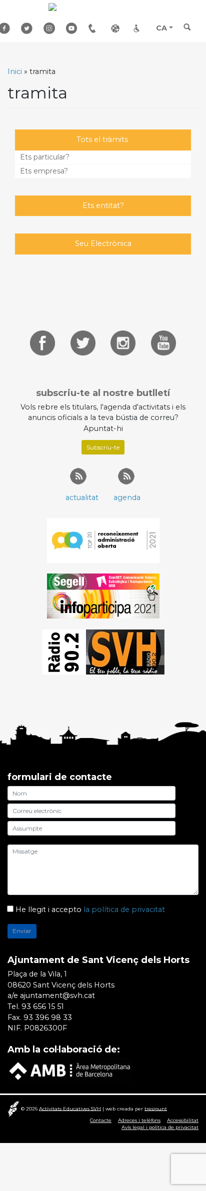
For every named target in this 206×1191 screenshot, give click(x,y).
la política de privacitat (124, 909)
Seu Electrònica (103, 243)
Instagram (51, 28)
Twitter (28, 28)
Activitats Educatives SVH (70, 1108)
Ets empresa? (44, 171)
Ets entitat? (103, 205)
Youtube (73, 28)
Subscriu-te (103, 447)
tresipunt (155, 1108)
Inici (15, 71)
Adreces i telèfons (139, 1120)
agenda (127, 497)
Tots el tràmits (102, 139)
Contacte (101, 1120)
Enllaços (118, 28)
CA (161, 28)
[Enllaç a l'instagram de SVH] (123, 342)
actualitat (82, 497)
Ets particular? (45, 157)
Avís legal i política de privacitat (160, 1127)
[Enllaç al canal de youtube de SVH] (163, 342)
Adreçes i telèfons (96, 28)
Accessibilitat (141, 28)
